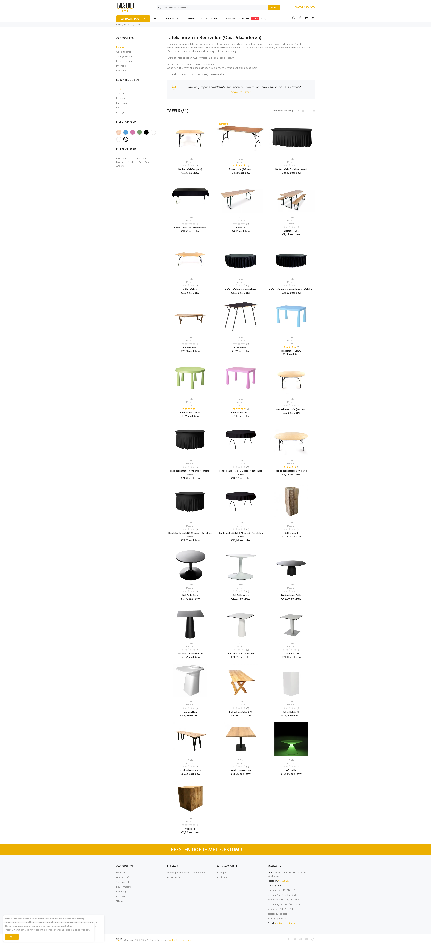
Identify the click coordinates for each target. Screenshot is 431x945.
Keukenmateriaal (125, 61)
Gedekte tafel (123, 52)
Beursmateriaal (174, 878)
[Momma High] (190, 680)
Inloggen (221, 873)
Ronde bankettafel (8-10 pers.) (291, 471)
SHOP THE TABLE (249, 19)
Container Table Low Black (190, 654)
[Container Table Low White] (241, 622)
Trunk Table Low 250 (190, 770)
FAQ (263, 19)
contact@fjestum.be (285, 923)
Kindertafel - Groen (190, 413)
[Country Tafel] (190, 316)
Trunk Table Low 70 (241, 770)
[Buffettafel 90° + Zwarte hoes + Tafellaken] (291, 258)
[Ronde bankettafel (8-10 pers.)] (291, 439)
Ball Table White (241, 595)
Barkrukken (122, 103)
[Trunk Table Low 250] (190, 739)
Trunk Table (145, 162)
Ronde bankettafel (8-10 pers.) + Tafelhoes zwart (190, 535)
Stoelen (120, 94)
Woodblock (190, 829)
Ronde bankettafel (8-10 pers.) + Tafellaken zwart (241, 535)
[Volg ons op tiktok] (312, 939)
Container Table (137, 159)
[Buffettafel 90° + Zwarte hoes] (240, 258)
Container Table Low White (241, 654)
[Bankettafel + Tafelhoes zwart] (291, 138)
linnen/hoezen (241, 92)
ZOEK (274, 8)
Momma (120, 162)
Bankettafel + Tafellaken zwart (190, 228)
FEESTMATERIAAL (129, 19)
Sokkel (131, 162)
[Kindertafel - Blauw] (291, 316)
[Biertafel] (240, 196)
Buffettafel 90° (190, 289)
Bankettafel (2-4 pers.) (190, 169)
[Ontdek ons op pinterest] (300, 939)
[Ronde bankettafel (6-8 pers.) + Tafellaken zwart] (241, 439)
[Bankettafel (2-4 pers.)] (190, 138)
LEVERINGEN (172, 19)
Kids (118, 108)
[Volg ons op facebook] (288, 939)
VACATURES (189, 19)
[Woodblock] (190, 797)
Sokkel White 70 (291, 712)
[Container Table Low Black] (190, 622)
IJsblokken (121, 70)
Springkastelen (124, 57)
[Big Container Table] (291, 564)
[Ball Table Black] (190, 564)
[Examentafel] (240, 316)
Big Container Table (291, 595)
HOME (157, 19)
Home (118, 24)
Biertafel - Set (291, 231)
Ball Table (121, 159)
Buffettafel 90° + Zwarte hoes (240, 289)
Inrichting (121, 66)
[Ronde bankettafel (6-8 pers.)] (291, 378)
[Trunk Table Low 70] (241, 739)
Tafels (137, 24)
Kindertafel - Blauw (291, 351)
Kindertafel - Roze (240, 413)
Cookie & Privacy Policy (180, 940)
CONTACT (216, 19)
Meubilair (128, 24)
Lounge (120, 112)
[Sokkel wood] (291, 501)
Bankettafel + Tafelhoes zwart (291, 169)
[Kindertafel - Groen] (190, 378)
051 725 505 (306, 7)
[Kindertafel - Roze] (241, 378)
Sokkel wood (291, 533)
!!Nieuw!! (120, 901)
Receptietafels (123, 98)
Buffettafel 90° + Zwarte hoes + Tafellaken (291, 289)
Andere (120, 166)
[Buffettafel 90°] (190, 258)
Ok (11, 937)
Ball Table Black (190, 595)
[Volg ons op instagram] (294, 939)
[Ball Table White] (241, 564)
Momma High (190, 712)
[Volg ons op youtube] (306, 939)
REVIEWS (230, 19)
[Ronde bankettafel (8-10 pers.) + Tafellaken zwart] (241, 501)
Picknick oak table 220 (240, 712)
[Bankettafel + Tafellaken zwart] (190, 196)
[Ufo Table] (291, 739)
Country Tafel (190, 348)
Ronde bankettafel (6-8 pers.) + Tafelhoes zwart (190, 473)
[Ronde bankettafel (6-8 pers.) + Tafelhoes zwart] (190, 439)
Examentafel (240, 348)
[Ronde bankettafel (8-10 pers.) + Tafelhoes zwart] (190, 501)
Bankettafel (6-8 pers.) (240, 169)
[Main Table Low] (291, 622)
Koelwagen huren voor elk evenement (186, 873)
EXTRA (203, 19)
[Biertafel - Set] (291, 196)
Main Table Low (291, 654)
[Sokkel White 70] (291, 680)
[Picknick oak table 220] (241, 680)
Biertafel (240, 228)
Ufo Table (291, 770)
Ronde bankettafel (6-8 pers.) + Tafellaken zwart (240, 473)
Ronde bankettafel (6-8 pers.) (291, 409)
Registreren (223, 878)
